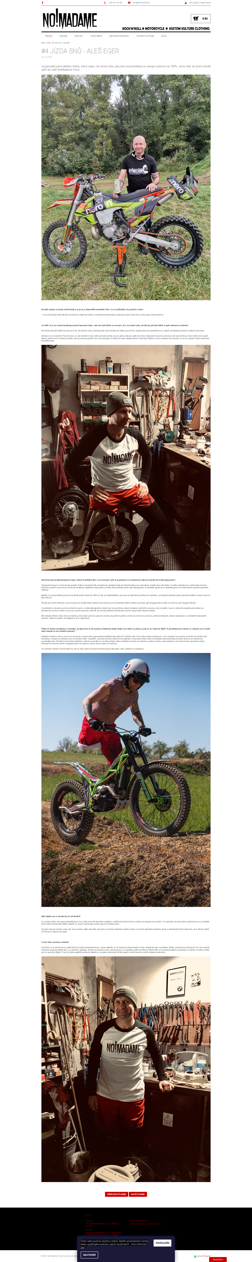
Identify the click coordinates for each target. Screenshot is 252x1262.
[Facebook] (42, 2)
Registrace (206, 3)
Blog (164, 36)
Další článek (138, 1194)
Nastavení (89, 1255)
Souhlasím (162, 1243)
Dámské (63, 36)
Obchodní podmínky (119, 36)
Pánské (48, 36)
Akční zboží (96, 36)
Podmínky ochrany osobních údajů (145, 1224)
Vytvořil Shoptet (204, 1256)
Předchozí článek (116, 1194)
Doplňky (79, 36)
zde (82, 1247)
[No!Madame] (70, 18)
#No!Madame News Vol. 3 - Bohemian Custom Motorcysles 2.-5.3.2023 (103, 1234)
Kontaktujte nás (145, 36)
